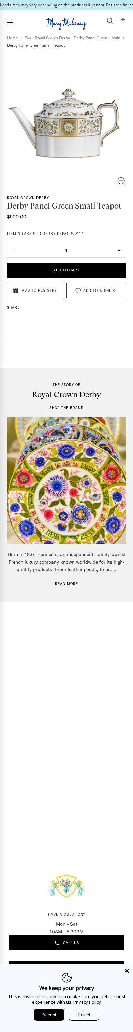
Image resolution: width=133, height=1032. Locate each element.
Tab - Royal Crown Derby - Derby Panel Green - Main (72, 37)
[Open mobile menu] (10, 22)
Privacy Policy (87, 1002)
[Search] (110, 21)
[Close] (126, 970)
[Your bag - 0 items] (123, 22)
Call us (71, 943)
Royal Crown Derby (28, 198)
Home (12, 37)
